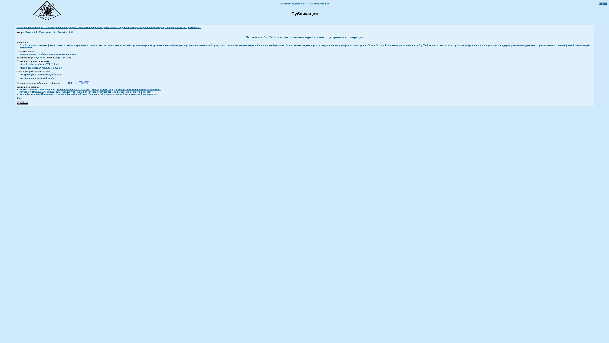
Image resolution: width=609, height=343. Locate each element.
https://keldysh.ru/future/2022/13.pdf (39, 64)
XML (19, 98)
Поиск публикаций (318, 4)
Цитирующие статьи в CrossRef (37, 78)
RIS (70, 83)
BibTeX (84, 83)
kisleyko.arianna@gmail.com (71, 94)
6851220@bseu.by (71, 92)
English (603, 4)
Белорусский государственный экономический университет (126, 89)
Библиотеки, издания (292, 4)
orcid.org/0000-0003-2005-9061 (73, 89)
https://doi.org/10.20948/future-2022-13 (41, 68)
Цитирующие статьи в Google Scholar (41, 74)
